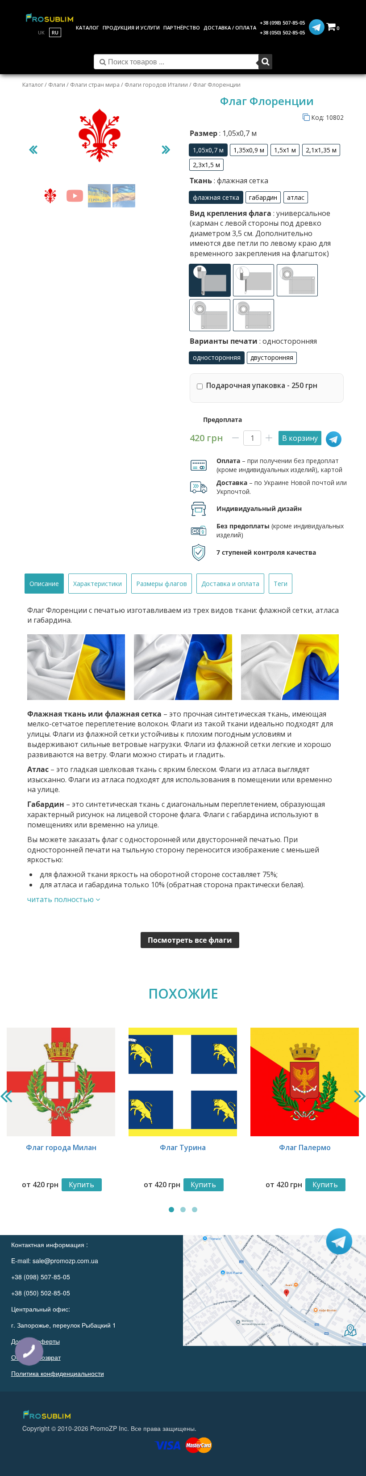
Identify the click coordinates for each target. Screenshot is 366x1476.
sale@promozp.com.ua (65, 1260)
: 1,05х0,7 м (237, 133)
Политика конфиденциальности (57, 1373)
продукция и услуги (131, 27)
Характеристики (97, 583)
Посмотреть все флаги (190, 940)
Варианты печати (253, 341)
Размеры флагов (161, 583)
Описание (44, 583)
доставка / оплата (230, 27)
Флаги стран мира (95, 84)
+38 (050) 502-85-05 (282, 32)
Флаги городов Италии (156, 84)
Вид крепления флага (260, 233)
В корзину (300, 438)
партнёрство (181, 27)
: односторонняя (287, 341)
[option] (208, 150)
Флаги (56, 84)
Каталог (32, 84)
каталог (87, 27)
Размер (223, 133)
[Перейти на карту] (274, 1290)
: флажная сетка (240, 181)
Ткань (229, 181)
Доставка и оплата (230, 583)
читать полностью (61, 899)
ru (55, 32)
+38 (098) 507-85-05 (282, 22)
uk (41, 32)
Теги (280, 583)
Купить (81, 1184)
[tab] (44, 584)
